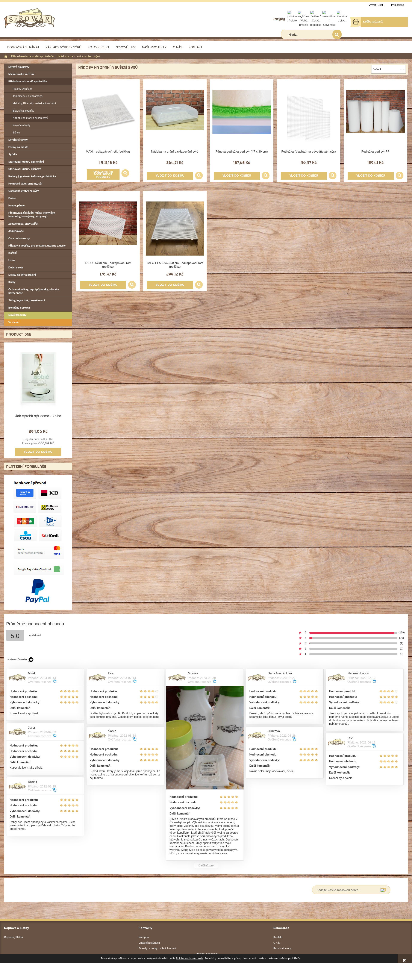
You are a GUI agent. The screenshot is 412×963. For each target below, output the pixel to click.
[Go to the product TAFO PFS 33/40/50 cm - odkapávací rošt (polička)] (175, 230)
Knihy (11, 282)
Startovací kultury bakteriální (26, 161)
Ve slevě (13, 322)
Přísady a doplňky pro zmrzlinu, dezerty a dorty (37, 245)
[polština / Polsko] (292, 16)
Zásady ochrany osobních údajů (157, 948)
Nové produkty (17, 314)
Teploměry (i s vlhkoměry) (27, 96)
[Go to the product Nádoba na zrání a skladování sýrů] (175, 119)
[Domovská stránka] (29, 18)
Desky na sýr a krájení (22, 274)
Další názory (206, 865)
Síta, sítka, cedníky (23, 110)
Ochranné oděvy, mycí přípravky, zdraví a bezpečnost (33, 291)
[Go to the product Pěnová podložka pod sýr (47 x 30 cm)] (241, 119)
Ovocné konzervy (19, 238)
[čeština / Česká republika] (315, 18)
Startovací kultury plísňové (24, 169)
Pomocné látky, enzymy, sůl (25, 183)
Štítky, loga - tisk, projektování (26, 300)
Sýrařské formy (18, 139)
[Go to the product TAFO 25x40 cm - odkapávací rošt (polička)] (108, 230)
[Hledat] (337, 34)
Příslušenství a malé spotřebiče (27, 81)
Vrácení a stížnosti (149, 942)
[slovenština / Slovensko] (329, 18)
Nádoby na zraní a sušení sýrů (30, 118)
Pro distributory (282, 948)
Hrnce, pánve (16, 205)
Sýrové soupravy (18, 66)
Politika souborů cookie (189, 958)
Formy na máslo (18, 147)
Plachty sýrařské (22, 88)
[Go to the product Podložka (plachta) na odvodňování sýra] (308, 119)
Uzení (11, 260)
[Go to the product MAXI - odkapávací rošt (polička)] (108, 119)
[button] (125, 173)
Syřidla (12, 154)
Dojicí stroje (15, 267)
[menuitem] (23, 47)
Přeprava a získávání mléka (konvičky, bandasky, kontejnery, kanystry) (31, 214)
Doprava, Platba (13, 937)
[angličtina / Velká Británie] (303, 18)
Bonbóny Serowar (19, 307)
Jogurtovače (16, 231)
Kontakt (277, 937)
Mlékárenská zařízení (21, 74)
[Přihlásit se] (383, 890)
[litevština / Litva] (342, 16)
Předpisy (144, 937)
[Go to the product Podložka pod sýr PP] (375, 119)
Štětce (16, 132)
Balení (12, 198)
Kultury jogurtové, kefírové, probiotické (32, 176)
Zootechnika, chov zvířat (23, 223)
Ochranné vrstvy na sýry (23, 190)
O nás (276, 942)
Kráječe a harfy (21, 125)
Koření (12, 252)
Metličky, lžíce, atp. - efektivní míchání (34, 103)
